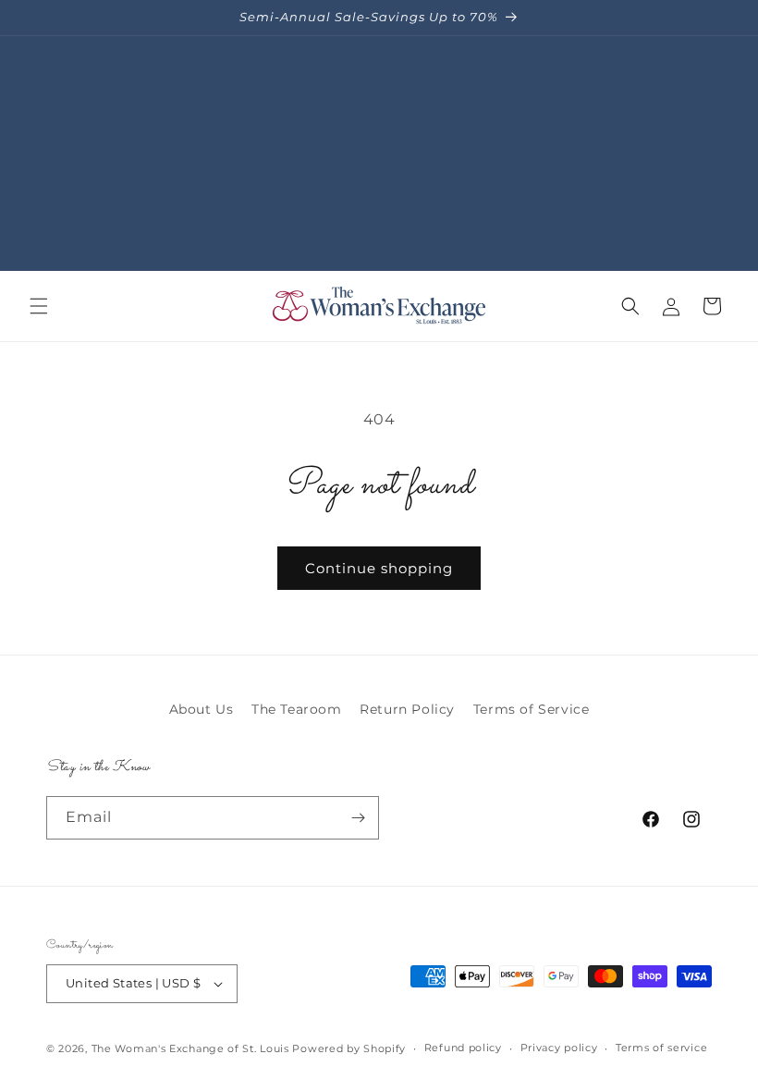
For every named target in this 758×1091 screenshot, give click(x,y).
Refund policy (463, 1047)
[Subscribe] (357, 818)
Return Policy (407, 709)
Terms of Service (531, 709)
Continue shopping (379, 568)
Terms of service (661, 1047)
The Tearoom (296, 709)
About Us (201, 709)
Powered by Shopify (349, 1048)
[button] (38, 306)
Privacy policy (559, 1047)
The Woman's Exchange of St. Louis (190, 1048)
